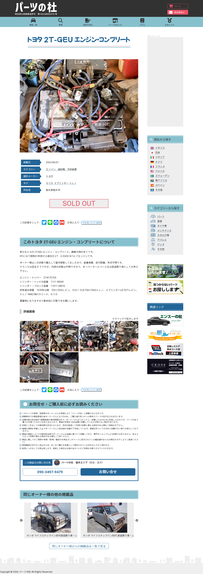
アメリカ (160, 171)
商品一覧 (33, 25)
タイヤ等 (162, 225)
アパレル (162, 239)
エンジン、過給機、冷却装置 (61, 169)
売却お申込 (88, 25)
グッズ (160, 244)
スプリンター (61, 183)
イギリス (160, 148)
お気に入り (169, 25)
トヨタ (49, 176)
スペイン (160, 185)
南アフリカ (161, 180)
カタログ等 (163, 235)
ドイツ (158, 162)
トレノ (73, 183)
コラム (142, 25)
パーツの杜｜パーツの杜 (36, 8)
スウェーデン (162, 175)
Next (136, 520)
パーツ (160, 216)
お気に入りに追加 (92, 223)
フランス (160, 166)
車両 (159, 221)
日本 (157, 152)
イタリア (160, 157)
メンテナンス (164, 230)
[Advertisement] (165, 82)
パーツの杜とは (115, 25)
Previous (21, 520)
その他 (158, 189)
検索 (61, 25)
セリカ (49, 183)
